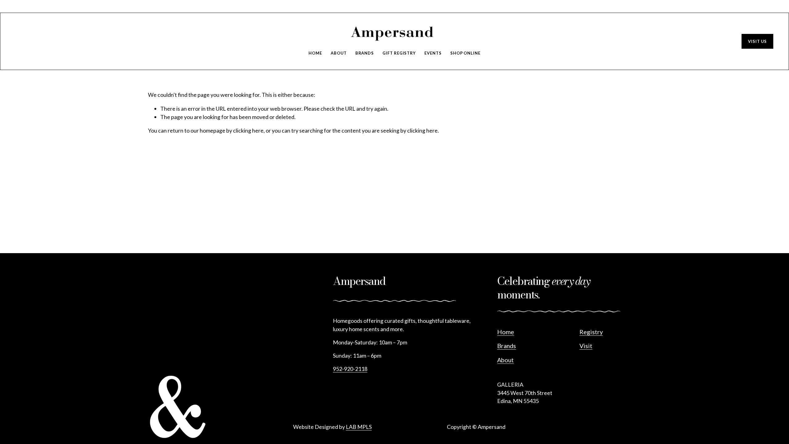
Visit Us (757, 41)
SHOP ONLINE (465, 53)
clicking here (248, 130)
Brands (364, 53)
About (339, 53)
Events (432, 53)
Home (315, 53)
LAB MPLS (359, 426)
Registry (591, 331)
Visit (585, 345)
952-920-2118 (350, 368)
